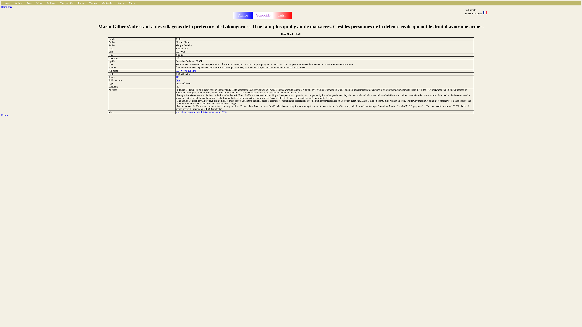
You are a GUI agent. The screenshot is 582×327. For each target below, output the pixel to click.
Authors (18, 3)
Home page (6, 7)
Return (4, 115)
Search (120, 3)
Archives (51, 3)
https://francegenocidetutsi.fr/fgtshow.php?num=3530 (201, 112)
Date (29, 3)
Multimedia (107, 3)
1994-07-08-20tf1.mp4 (186, 70)
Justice (81, 3)
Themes (93, 3)
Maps (39, 3)
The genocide (66, 3)
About (132, 3)
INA (178, 80)
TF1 (178, 77)
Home (7, 3)
